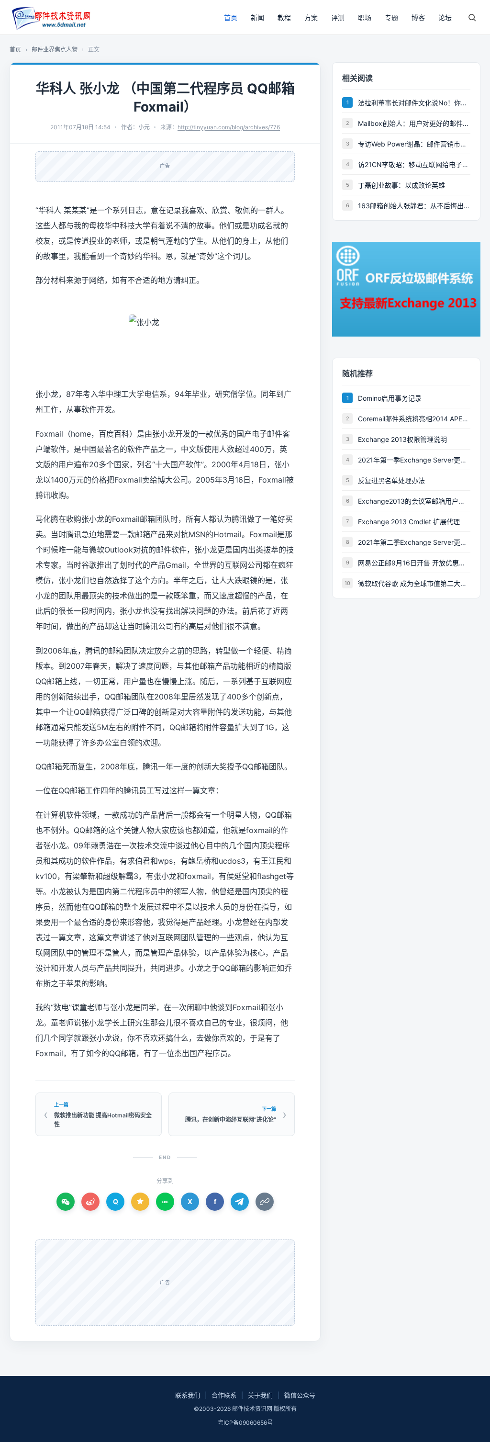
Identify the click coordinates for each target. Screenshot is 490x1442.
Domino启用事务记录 (390, 398)
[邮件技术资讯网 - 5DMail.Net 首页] (50, 17)
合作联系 (224, 1395)
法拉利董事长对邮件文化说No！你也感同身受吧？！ (414, 103)
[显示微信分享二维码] (65, 1202)
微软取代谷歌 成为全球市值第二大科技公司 (414, 583)
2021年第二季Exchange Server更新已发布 (414, 542)
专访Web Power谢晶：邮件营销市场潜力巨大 (414, 144)
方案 (311, 17)
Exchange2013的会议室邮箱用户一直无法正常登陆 (414, 501)
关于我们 (260, 1395)
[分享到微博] (90, 1202)
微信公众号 (299, 1395)
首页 (230, 17)
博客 (418, 17)
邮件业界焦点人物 (55, 49)
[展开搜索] (471, 17)
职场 (364, 17)
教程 (284, 17)
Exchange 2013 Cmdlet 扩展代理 (409, 522)
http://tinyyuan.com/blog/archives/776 (229, 127)
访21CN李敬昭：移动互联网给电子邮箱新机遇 (414, 164)
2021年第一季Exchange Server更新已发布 (414, 460)
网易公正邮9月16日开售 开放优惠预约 (414, 563)
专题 (391, 17)
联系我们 (187, 1395)
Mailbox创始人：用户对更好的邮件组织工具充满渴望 (414, 123)
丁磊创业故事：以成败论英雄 (401, 185)
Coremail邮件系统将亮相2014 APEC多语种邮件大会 (414, 419)
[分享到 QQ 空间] (140, 1202)
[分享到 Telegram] (240, 1202)
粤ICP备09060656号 (245, 1422)
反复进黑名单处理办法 (391, 480)
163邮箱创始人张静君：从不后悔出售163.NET (414, 206)
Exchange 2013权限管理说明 (402, 439)
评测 (338, 17)
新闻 (257, 17)
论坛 (445, 17)
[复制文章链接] (265, 1202)
